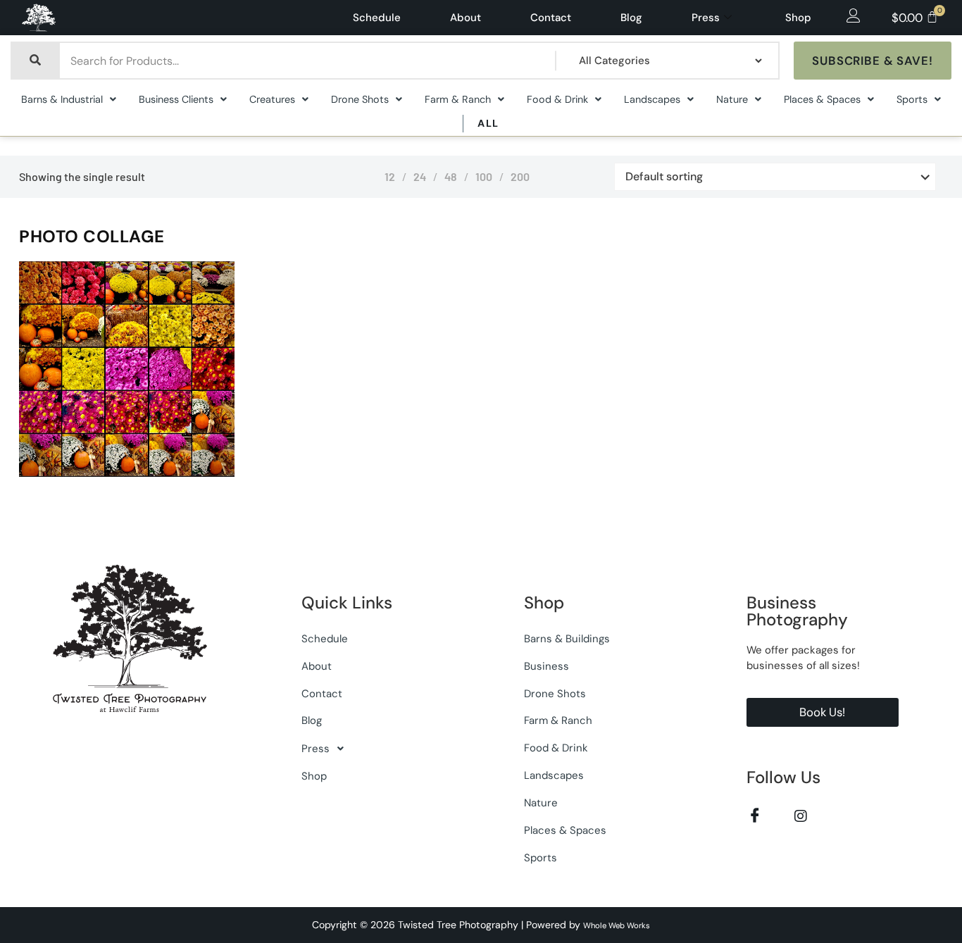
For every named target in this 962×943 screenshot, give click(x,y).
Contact (550, 18)
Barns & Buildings (567, 639)
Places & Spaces (822, 99)
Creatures (272, 99)
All (488, 123)
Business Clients (176, 99)
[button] (68, 99)
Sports (912, 99)
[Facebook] (755, 816)
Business (546, 666)
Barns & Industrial (62, 99)
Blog (631, 18)
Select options (179, 474)
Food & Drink (557, 99)
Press (706, 18)
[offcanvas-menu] (854, 16)
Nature (732, 99)
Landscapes (652, 99)
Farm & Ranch (458, 99)
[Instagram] (801, 816)
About (465, 18)
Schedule (377, 18)
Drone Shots (360, 99)
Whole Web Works (616, 925)
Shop (798, 18)
